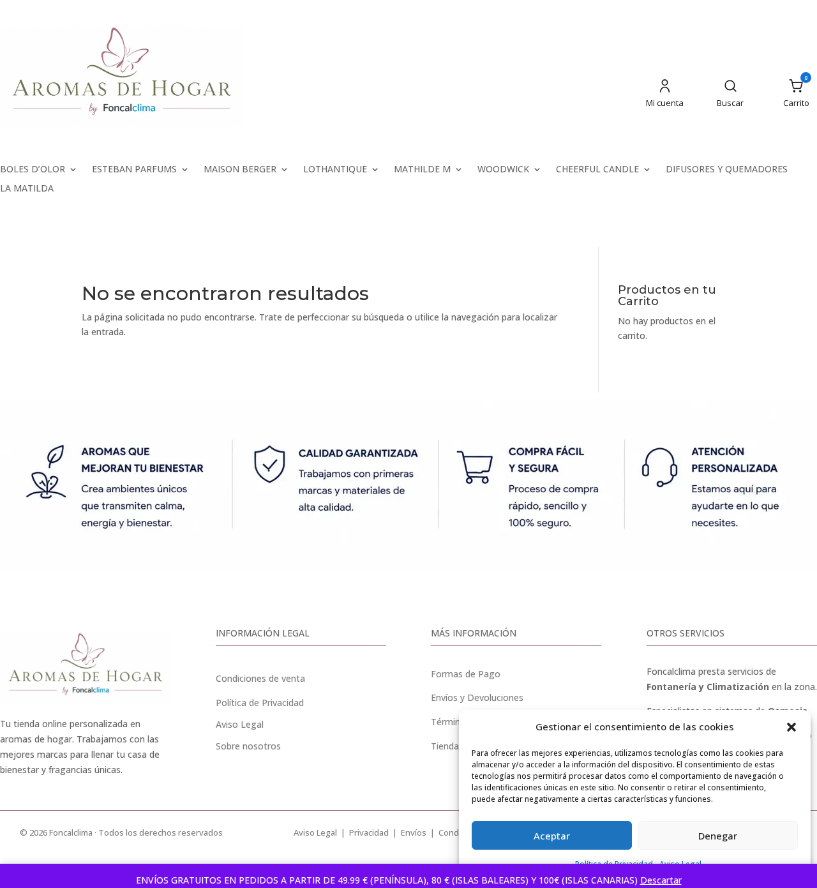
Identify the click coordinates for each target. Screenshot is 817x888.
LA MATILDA (27, 189)
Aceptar (552, 835)
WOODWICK (503, 170)
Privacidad (369, 832)
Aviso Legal (315, 832)
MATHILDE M (422, 170)
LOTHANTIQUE (335, 170)
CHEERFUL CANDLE (597, 170)
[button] (791, 727)
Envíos (413, 832)
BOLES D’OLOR (32, 170)
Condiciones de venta (260, 678)
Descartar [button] (661, 880)
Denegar (717, 835)
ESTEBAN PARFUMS (134, 170)
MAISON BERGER (240, 170)
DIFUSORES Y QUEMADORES (727, 170)
